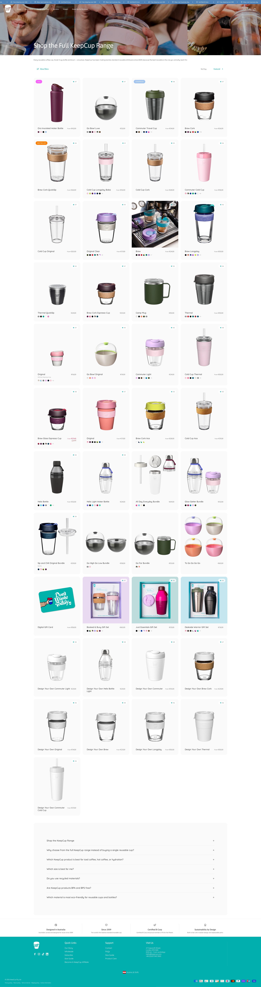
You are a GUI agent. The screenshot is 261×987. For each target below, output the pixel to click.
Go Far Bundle (142, 563)
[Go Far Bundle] (155, 536)
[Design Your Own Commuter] (155, 661)
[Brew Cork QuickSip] (57, 162)
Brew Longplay (192, 251)
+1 (53, 443)
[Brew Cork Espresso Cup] (106, 285)
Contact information (45, 983)
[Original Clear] (106, 224)
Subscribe (69, 955)
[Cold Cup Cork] (155, 162)
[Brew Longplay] (204, 224)
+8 (200, 193)
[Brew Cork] (204, 101)
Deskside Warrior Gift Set (196, 627)
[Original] (106, 411)
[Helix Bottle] (57, 474)
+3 (200, 378)
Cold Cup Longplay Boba (99, 189)
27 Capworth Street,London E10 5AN (153, 949)
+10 (201, 132)
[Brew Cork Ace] (155, 411)
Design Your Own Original (50, 749)
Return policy (16, 983)
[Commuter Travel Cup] (155, 101)
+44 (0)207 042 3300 (153, 956)
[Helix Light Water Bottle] (106, 474)
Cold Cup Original (46, 251)
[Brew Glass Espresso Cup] (57, 411)
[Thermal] (204, 285)
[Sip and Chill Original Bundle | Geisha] (57, 536)
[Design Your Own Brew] (106, 722)
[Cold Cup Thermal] (204, 347)
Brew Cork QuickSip (47, 189)
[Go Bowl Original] (106, 347)
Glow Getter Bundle (194, 501)
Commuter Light (143, 374)
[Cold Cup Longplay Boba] (106, 162)
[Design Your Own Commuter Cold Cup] (57, 780)
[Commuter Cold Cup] (204, 162)
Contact (108, 948)
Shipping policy (35, 983)
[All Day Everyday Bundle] (155, 474)
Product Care (111, 958)
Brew (138, 251)
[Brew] (155, 224)
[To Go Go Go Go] (204, 536)
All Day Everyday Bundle (148, 501)
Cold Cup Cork (143, 189)
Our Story (69, 948)
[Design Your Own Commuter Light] (57, 661)
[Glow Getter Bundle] (204, 474)
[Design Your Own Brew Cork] (204, 661)
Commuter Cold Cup (194, 189)
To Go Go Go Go (192, 563)
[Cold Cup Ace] (204, 411)
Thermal (189, 312)
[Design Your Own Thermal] (204, 722)
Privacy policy (8, 983)
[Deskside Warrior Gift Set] (204, 600)
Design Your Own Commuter (149, 688)
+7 (151, 255)
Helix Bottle (43, 501)
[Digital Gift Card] (57, 600)
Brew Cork (190, 128)
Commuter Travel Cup (146, 128)
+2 (53, 380)
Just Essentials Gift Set (146, 627)
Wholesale (69, 951)
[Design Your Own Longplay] (155, 722)
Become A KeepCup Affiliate (77, 962)
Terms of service (26, 983)
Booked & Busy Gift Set (98, 627)
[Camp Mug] (155, 285)
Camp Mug (141, 312)
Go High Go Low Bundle (98, 563)
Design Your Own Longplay (149, 749)
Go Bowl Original (95, 374)
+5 (151, 132)
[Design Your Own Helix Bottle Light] (106, 661)
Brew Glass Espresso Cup (49, 438)
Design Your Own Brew (97, 749)
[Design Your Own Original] (57, 722)
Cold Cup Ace (191, 438)
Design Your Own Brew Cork (198, 688)
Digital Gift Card (45, 627)
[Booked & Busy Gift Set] (106, 600)
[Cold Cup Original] (57, 224)
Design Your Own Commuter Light (54, 688)
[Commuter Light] (155, 347)
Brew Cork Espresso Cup (98, 312)
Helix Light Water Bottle (98, 501)
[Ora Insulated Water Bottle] (57, 101)
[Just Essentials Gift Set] (155, 600)
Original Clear (93, 251)
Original (44, 375)
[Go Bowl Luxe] (106, 101)
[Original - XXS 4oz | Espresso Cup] (57, 347)
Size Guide (69, 958)
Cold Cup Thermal (193, 374)
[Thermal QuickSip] (57, 285)
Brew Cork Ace (143, 438)
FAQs (107, 951)
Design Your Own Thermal (197, 749)
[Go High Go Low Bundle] (106, 536)
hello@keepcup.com (153, 954)
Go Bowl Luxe (93, 128)
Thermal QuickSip (46, 312)
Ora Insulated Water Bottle (50, 128)
